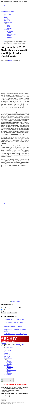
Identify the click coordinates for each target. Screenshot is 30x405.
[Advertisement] (15, 76)
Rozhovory (7, 20)
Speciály (9, 26)
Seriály (9, 25)
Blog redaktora (8, 22)
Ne (3, 311)
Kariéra (9, 35)
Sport (5, 16)
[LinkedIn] (4, 203)
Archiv (9, 32)
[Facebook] (4, 4)
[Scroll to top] (1, 377)
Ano (3, 309)
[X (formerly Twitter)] (4, 204)
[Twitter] (4, 5)
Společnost (7, 19)
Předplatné (10, 31)
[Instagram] (4, 8)
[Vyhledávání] (4, 38)
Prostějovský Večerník (20, 344)
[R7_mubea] (3, 343)
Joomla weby (9, 347)
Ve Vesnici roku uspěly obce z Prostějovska (15, 334)
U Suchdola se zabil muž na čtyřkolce (14, 319)
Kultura (6, 17)
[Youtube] (4, 7)
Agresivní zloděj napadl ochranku (13, 326)
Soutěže (9, 28)
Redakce (6, 29)
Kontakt (9, 37)
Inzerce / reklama (11, 34)
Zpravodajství (7, 14)
